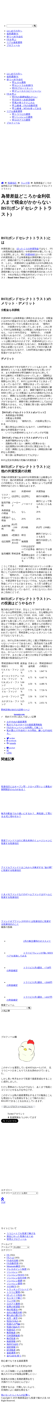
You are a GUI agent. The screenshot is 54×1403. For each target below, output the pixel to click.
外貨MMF (30, 254)
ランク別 (11, 1301)
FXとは (10, 1257)
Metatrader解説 (13, 1266)
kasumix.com (19, 714)
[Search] (35, 25)
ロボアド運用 (13, 1304)
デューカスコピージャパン (27, 91)
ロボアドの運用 (22, 120)
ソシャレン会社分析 (17, 1278)
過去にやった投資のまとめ (20, 1236)
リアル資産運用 (14, 42)
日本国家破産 (13, 1335)
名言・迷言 (12, 1318)
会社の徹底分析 (14, 1312)
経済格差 (11, 1350)
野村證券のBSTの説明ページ (15, 710)
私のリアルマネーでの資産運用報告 (24, 724)
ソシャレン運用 (14, 1283)
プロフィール (13, 45)
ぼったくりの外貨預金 (28, 248)
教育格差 (11, 1333)
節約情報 (11, 1347)
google (12, 743)
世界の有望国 (13, 1307)
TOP (3, 1202)
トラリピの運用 (22, 114)
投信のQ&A (12, 1321)
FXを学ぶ (11, 39)
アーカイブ (6, 1247)
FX (8, 1255)
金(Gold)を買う (14, 1356)
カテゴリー (6, 1193)
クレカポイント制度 (17, 1269)
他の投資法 (12, 1309)
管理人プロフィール (17, 1239)
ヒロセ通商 (20, 82)
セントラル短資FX (23, 85)
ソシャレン (12, 1272)
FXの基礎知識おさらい (26, 97)
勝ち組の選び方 (14, 1315)
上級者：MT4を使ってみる (27, 108)
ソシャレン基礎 (14, 1281)
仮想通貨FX (12, 34)
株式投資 (11, 1338)
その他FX (11, 1286)
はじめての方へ (14, 31)
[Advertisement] (27, 153)
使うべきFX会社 (15, 36)
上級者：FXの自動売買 (26, 105)
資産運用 (11, 1353)
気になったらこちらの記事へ (15, 1395)
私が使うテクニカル (24, 102)
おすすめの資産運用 (17, 722)
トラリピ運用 (13, 1292)
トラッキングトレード (18, 1289)
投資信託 (11, 1330)
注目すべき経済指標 (24, 100)
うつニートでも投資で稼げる (21, 1233)
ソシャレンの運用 (23, 117)
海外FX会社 (12, 1344)
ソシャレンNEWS (15, 1275)
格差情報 (11, 1341)
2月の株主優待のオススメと (37, 941)
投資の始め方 (13, 1327)
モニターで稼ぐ (14, 1298)
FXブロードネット (23, 88)
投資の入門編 (13, 1324)
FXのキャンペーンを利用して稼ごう (25, 727)
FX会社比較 (12, 1260)
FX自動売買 (12, 1263)
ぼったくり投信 (14, 1295)
